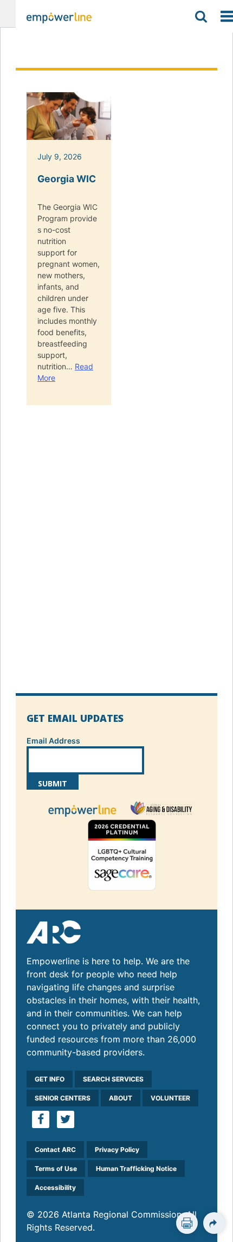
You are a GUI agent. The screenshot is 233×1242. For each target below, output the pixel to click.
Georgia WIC (66, 178)
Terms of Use (56, 1168)
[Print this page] (187, 1223)
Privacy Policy (117, 1149)
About (120, 1098)
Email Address (53, 740)
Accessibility (55, 1187)
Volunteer (170, 1098)
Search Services (113, 1079)
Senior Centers (62, 1098)
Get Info (49, 1079)
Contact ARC (55, 1149)
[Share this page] (214, 1223)
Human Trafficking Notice (136, 1168)
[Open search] (201, 16)
